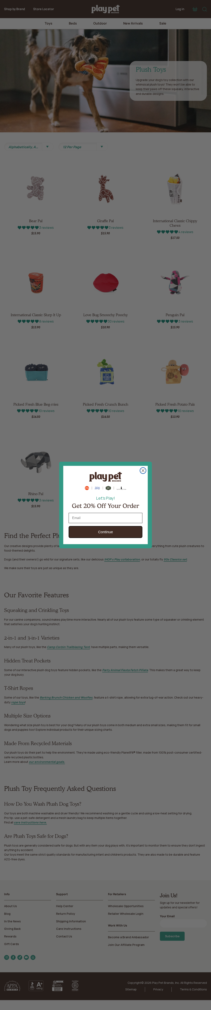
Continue (105, 532)
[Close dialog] (143, 470)
